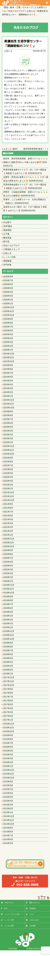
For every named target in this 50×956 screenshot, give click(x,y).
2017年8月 (8, 693)
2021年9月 (8, 504)
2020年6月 (8, 562)
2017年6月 (8, 701)
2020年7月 (8, 558)
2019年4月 (8, 616)
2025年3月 (8, 342)
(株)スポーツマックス (26, 881)
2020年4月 (8, 569)
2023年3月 (8, 435)
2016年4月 (8, 754)
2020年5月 (8, 566)
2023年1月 (8, 442)
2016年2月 (8, 762)
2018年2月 (8, 670)
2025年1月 (8, 350)
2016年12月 (8, 724)
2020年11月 (8, 542)
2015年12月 (8, 770)
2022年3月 (8, 481)
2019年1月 (8, 627)
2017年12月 (8, 677)
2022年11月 (8, 450)
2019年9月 (8, 596)
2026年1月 (8, 303)
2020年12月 (8, 539)
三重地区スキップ (11, 249)
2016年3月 (8, 758)
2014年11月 (8, 820)
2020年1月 (8, 581)
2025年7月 (8, 327)
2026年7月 (8, 280)
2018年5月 (8, 658)
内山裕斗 (7, 222)
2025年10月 (8, 315)
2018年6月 (8, 654)
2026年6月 (8, 284)
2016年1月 (8, 766)
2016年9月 (8, 735)
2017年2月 (8, 716)
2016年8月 (8, 739)
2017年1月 (8, 720)
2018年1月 (8, 674)
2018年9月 (8, 643)
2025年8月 (8, 323)
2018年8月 (8, 647)
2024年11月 (8, 357)
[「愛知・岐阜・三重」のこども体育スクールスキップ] (5, 3)
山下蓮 (6, 234)
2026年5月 (8, 288)
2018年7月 (8, 650)
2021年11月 (8, 496)
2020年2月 (8, 577)
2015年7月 (8, 789)
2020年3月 (8, 573)
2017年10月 (8, 685)
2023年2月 (8, 438)
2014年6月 (8, 839)
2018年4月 (8, 662)
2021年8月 (8, 508)
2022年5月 (8, 473)
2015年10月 (8, 778)
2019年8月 (8, 600)
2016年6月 (8, 747)
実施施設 (33, 908)
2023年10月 (8, 408)
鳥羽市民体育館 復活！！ (34, 149)
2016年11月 (8, 728)
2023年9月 (8, 411)
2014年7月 (8, 835)
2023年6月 (8, 423)
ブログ (32, 914)
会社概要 (32, 926)
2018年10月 (8, 639)
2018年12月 (8, 631)
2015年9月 (8, 781)
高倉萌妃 (7, 230)
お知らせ (8, 51)
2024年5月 (8, 381)
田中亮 (6, 242)
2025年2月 (8, 346)
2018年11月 (8, 635)
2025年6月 (8, 330)
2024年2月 (8, 392)
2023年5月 (8, 427)
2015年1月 (8, 812)
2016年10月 (8, 731)
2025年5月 (8, 334)
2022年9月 (8, 458)
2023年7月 (8, 419)
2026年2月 (8, 300)
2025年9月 (8, 319)
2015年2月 (8, 808)
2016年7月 (8, 743)
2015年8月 (8, 785)
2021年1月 (8, 535)
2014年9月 (8, 828)
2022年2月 (8, 485)
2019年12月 (8, 585)
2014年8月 (8, 832)
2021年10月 (8, 500)
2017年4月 (8, 708)
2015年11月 (8, 774)
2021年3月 (8, 527)
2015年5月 (8, 797)
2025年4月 (8, 338)
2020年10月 (8, 546)
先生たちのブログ (11, 245)
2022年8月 (8, 462)
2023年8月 (8, 415)
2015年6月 (8, 793)
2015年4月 (8, 801)
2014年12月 (8, 816)
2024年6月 (8, 377)
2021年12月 (8, 492)
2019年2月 (8, 623)
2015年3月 (8, 805)
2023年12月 (8, 400)
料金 (5, 908)
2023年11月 (8, 404)
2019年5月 (8, 612)
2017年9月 (8, 689)
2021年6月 (8, 515)
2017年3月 (8, 712)
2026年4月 (8, 292)
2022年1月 (8, 489)
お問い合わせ (34, 920)
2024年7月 (8, 373)
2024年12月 (8, 354)
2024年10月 (8, 361)
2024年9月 (8, 365)
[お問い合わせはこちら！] (25, 864)
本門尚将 (7, 265)
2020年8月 (8, 554)
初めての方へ (9, 903)
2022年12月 (8, 446)
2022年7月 (8, 465)
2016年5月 (8, 751)
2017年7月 (8, 697)
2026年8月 (8, 276)
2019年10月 (8, 593)
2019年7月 (8, 604)
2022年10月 (8, 454)
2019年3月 (8, 620)
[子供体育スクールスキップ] (25, 940)
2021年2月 (8, 531)
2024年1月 (8, 396)
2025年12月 (8, 307)
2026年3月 (8, 296)
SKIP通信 (7, 226)
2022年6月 (8, 469)
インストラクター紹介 (12, 914)
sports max (22, 948)
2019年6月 (8, 608)
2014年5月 (8, 843)
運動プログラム (34, 903)
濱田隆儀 (7, 261)
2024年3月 (8, 388)
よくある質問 (9, 926)
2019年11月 (8, 589)
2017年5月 (8, 704)
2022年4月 (8, 477)
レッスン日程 (9, 257)
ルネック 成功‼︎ (10, 149)
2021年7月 (8, 512)
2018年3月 (8, 666)
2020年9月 (8, 550)
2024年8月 (8, 369)
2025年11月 (8, 311)
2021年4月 (8, 523)
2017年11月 (8, 681)
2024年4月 (8, 384)
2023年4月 (8, 431)
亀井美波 (7, 238)
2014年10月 (8, 824)
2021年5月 (8, 519)
